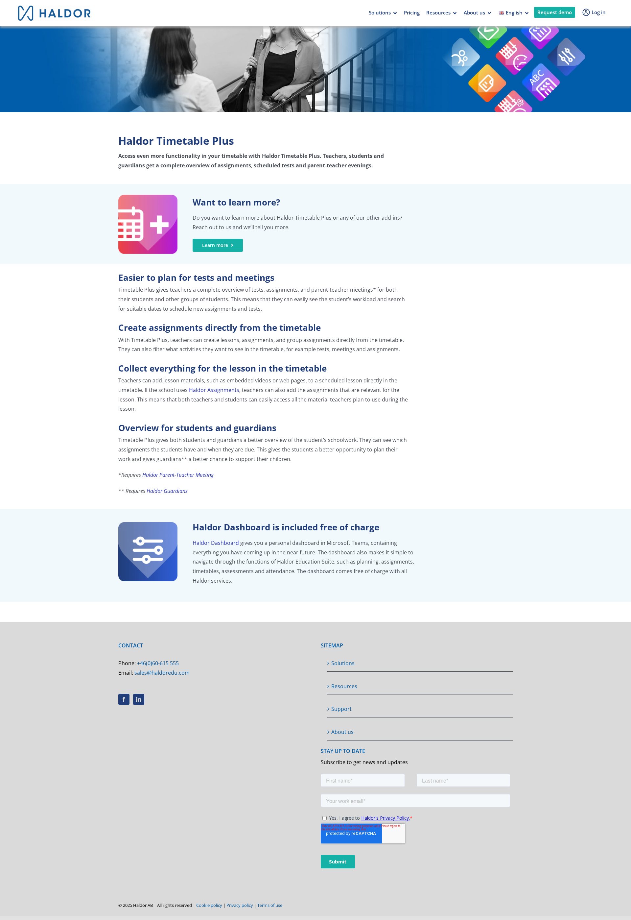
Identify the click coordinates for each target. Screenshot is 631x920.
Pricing (412, 12)
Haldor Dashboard (216, 542)
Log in (599, 12)
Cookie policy (209, 905)
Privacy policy (239, 905)
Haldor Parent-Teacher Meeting (178, 474)
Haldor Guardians (167, 491)
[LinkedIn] (138, 699)
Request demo (554, 12)
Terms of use (269, 905)
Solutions (380, 12)
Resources (438, 12)
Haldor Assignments (214, 390)
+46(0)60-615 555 (158, 663)
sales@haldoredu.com (162, 672)
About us (474, 12)
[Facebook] (123, 699)
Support (341, 709)
